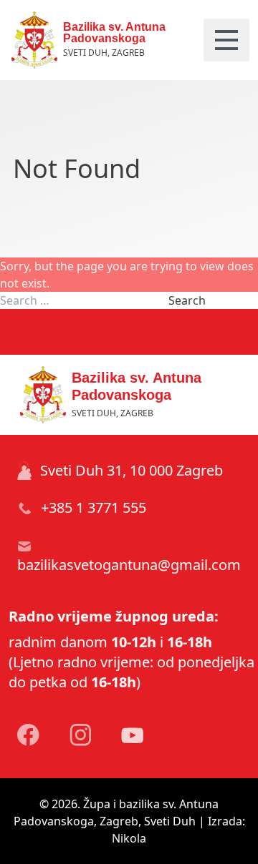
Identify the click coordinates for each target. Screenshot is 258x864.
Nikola (129, 838)
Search (187, 300)
